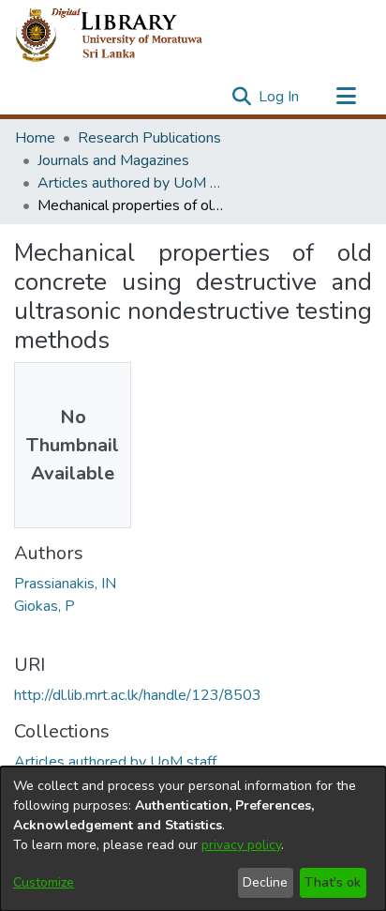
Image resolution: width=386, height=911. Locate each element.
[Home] (124, 36)
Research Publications (149, 138)
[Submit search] (241, 96)
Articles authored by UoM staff (131, 183)
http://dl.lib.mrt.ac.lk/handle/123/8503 (137, 695)
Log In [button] (280, 96)
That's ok (332, 882)
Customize (43, 882)
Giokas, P (44, 606)
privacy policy (241, 845)
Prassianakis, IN (65, 583)
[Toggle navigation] (345, 96)
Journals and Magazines (113, 160)
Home (35, 138)
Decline (265, 882)
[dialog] (193, 839)
